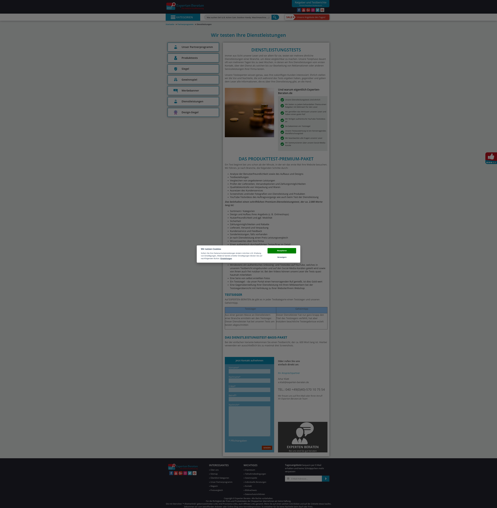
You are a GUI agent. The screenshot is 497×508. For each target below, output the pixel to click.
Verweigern (282, 257)
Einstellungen (226, 258)
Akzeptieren (282, 251)
